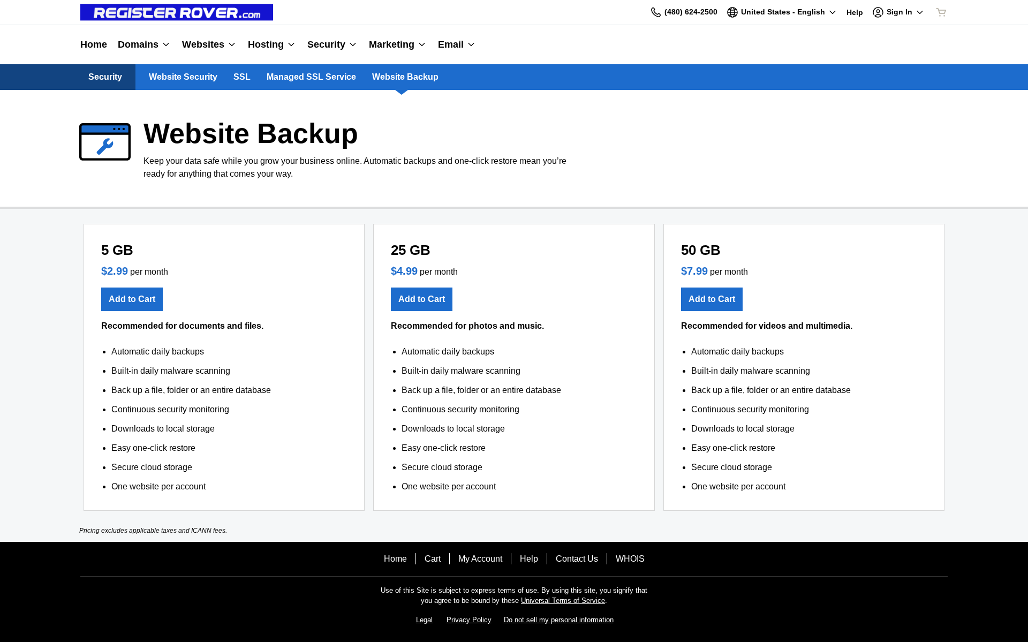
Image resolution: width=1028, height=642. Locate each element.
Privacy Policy (469, 620)
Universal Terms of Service (563, 600)
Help (529, 558)
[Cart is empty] (941, 12)
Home (395, 558)
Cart (433, 558)
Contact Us (577, 558)
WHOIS (630, 558)
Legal (424, 620)
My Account (480, 558)
